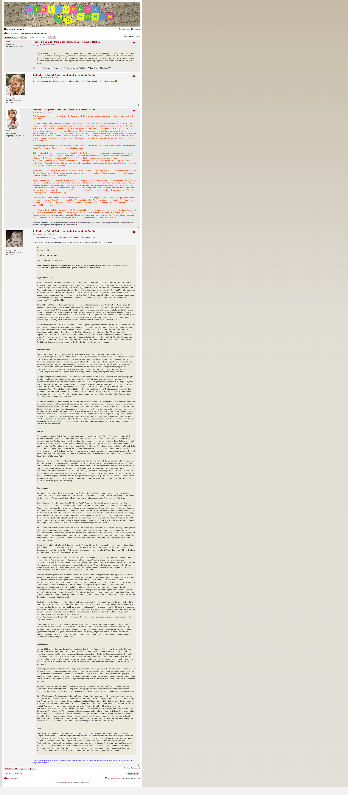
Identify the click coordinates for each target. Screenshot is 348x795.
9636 (14, 133)
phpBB (64, 782)
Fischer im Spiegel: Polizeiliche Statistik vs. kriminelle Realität (66, 42)
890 (14, 99)
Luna (8, 130)
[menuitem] (17, 29)
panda (8, 41)
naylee (8, 248)
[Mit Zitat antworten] (134, 42)
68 (13, 44)
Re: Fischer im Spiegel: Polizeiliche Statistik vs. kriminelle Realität (63, 75)
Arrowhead (10, 96)
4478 (14, 251)
